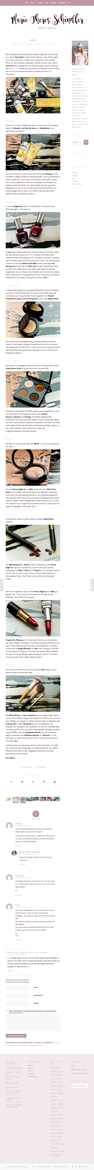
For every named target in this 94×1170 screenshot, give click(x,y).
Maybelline (61, 1118)
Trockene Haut (60, 1144)
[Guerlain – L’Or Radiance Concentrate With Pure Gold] (9, 799)
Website (36, 1003)
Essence (53, 1089)
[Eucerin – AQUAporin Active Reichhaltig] (29, 799)
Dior (60, 1082)
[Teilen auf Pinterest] (44, 782)
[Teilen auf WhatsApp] (33, 782)
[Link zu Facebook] (76, 19)
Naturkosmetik (55, 1126)
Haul (60, 1100)
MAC (60, 1115)
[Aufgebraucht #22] (22, 800)
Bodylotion (59, 1075)
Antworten (18, 845)
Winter (62, 1151)
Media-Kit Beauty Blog (78, 1069)
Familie (53, 1093)
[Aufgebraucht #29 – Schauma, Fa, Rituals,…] (56, 799)
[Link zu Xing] (86, 19)
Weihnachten (54, 1151)
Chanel (59, 1078)
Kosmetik (53, 1107)
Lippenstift (54, 1115)
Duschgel (60, 1086)
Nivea (63, 1126)
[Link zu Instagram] (73, 19)
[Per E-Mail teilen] (54, 782)
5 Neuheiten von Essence (13, 1072)
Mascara (53, 1118)
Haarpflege (54, 1096)
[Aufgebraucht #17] (15, 800)
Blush (52, 1075)
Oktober (15, 68)
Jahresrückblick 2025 (12, 1083)
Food (74, 178)
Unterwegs (54, 1147)
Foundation (60, 1093)
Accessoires (54, 1071)
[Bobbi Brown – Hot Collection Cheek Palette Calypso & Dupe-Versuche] (50, 799)
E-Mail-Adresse (39, 995)
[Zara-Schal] (2, 585)
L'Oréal (60, 1107)
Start (73, 1066)
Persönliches (77, 184)
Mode (52, 1122)
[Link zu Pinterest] (83, 19)
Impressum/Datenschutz (79, 1073)
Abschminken (55, 1067)
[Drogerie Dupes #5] (43, 799)
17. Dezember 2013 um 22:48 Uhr (17, 954)
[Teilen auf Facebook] (11, 782)
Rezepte (59, 1137)
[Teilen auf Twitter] (22, 782)
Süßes (52, 1144)
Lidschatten (54, 1111)
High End (53, 1104)
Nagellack (59, 1122)
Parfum (53, 1129)
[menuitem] (26, 3)
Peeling (59, 1129)
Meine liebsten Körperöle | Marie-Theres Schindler (27, 952)
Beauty (33, 40)
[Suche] (69, 3)
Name (36, 987)
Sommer (53, 1140)
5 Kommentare (41, 767)
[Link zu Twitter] (79, 19)
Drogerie (53, 1086)
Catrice (53, 1078)
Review (53, 1137)
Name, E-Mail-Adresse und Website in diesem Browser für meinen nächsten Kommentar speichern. (33, 1012)
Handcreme (54, 1100)
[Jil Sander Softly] (36, 799)
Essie (58, 1089)
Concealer (53, 1082)
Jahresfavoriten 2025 (12, 1087)
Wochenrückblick (56, 1155)
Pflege (52, 1133)
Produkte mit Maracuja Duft (14, 1068)
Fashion (75, 175)
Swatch (60, 1140)
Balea (61, 1071)
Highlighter (61, 1104)
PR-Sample (59, 1133)
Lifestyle (75, 181)
